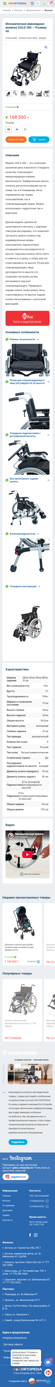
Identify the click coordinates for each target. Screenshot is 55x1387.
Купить (42, 139)
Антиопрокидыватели (22, 533)
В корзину (32, 961)
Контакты (7, 1220)
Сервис (6, 1215)
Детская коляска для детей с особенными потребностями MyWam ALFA (19, 947)
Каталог (4, 3)
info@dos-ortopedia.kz (14, 1337)
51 (25, 129)
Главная (6, 10)
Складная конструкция (23, 586)
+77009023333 (36, 1201)
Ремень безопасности (22, 339)
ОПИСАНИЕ (11, 38)
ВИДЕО (42, 38)
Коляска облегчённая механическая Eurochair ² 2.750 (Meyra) (20, 1023)
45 (8, 129)
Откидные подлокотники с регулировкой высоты (25, 435)
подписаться (18, 1176)
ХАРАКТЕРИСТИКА (28, 38)
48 (17, 129)
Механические (33, 10)
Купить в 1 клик (16, 139)
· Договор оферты (12, 1344)
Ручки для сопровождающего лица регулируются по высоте (27, 382)
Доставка (7, 1210)
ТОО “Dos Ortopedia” (39, 1196)
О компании (8, 1205)
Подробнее (18, 1142)
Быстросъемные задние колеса (24, 480)
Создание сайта (18, 1381)
